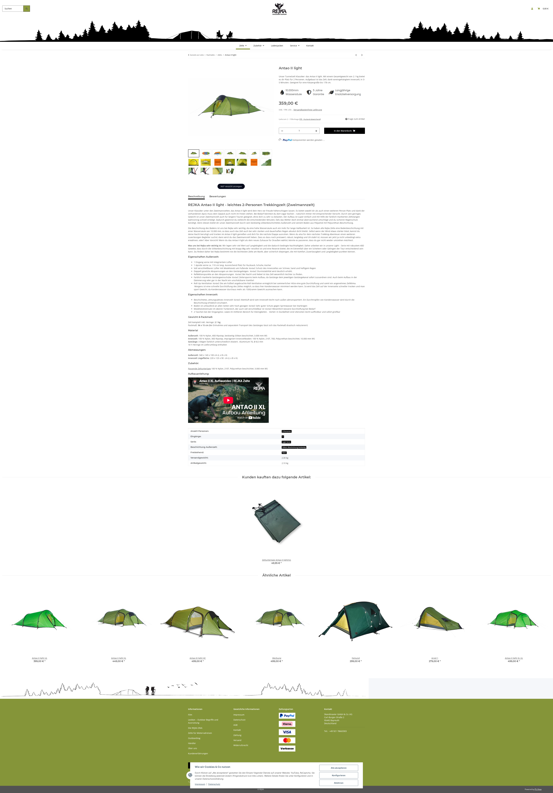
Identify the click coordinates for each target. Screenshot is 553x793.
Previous (7, 624)
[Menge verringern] (282, 131)
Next (546, 624)
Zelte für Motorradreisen (200, 733)
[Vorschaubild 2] (205, 153)
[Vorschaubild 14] (266, 162)
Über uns (192, 748)
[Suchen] (26, 8)
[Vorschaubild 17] (217, 171)
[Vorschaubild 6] (254, 153)
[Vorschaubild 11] (229, 162)
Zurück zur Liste (197, 55)
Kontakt (310, 45)
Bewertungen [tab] (217, 196)
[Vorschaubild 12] (241, 162)
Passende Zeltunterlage (199, 368)
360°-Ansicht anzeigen (231, 186)
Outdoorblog (194, 738)
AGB (235, 725)
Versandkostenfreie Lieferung (307, 109)
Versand (237, 740)
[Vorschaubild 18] (229, 171)
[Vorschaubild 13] (254, 162)
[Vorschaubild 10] (217, 162)
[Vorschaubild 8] (193, 162)
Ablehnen (338, 783)
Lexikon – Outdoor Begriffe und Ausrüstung (203, 721)
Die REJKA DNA (195, 728)
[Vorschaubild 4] (230, 153)
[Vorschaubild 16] (205, 171)
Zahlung (237, 735)
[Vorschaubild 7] (266, 153)
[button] (532, 9)
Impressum (200, 784)
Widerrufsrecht (240, 745)
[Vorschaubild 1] (193, 153)
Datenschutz (214, 784)
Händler (192, 743)
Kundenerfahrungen (198, 753)
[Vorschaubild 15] (193, 171)
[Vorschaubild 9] (205, 162)
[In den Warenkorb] (190, 64)
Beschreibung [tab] (196, 196)
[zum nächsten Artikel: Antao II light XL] (362, 55)
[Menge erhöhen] (316, 131)
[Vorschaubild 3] (218, 153)
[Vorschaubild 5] (242, 153)
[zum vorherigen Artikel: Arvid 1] (356, 55)
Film (190, 714)
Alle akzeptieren (339, 768)
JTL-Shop (538, 789)
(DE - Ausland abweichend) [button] (310, 119)
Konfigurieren (338, 775)
